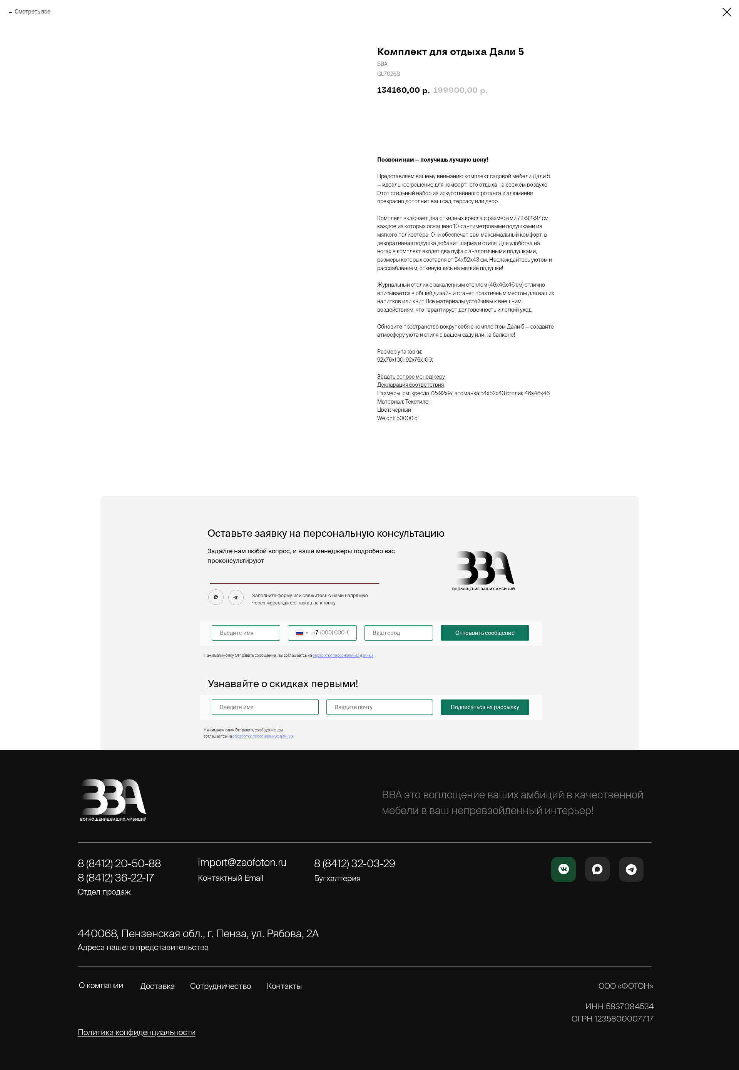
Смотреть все (32, 11)
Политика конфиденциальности (137, 1032)
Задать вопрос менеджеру (411, 377)
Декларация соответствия (410, 385)
